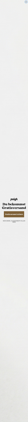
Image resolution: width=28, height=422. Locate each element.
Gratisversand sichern (14, 214)
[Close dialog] (26, 2)
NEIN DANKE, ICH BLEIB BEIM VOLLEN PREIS (14, 221)
